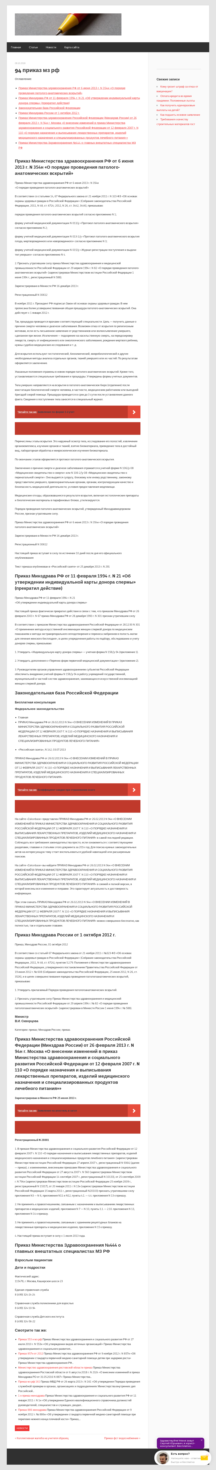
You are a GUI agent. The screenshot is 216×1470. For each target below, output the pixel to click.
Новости (51, 47)
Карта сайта (71, 47)
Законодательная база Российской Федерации (49, 108)
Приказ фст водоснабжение (121, 1438)
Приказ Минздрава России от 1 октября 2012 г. (49, 113)
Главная (16, 47)
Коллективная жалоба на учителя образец (43, 1438)
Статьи (33, 47)
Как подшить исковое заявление (180, 114)
